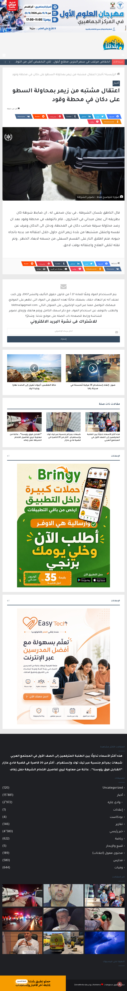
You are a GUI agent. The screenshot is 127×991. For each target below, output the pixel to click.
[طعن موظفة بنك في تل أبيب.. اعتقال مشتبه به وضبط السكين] (63, 943)
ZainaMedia (79, 985)
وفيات (118, 867)
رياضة (119, 839)
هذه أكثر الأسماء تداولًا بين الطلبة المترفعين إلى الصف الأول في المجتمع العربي (103, 437)
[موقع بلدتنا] (113, 42)
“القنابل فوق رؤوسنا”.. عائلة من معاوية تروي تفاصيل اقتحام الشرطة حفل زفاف (26, 437)
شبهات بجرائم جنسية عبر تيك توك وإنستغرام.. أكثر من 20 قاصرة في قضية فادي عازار (64, 437)
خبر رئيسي (116, 831)
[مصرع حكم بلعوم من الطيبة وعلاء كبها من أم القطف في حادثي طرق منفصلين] (63, 919)
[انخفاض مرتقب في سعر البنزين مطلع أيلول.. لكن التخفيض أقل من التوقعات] (105, 919)
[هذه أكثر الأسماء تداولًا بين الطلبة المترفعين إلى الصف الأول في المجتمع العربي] (102, 422)
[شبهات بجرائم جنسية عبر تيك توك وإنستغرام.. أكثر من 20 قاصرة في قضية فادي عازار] (63, 422)
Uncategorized (113, 788)
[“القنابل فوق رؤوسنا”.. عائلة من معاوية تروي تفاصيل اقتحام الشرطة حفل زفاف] (24, 422)
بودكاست (116, 817)
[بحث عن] (123, 55)
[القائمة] (3, 55)
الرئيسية (111, 74)
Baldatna (97, 985)
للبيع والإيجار (114, 846)
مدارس (118, 860)
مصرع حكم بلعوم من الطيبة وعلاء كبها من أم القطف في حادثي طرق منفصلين (59, 62)
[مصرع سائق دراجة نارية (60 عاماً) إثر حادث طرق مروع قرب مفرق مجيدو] (22, 919)
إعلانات (118, 810)
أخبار (100, 74)
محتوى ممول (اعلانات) (107, 853)
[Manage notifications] (119, 984)
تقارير (119, 824)
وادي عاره (114, 802)
